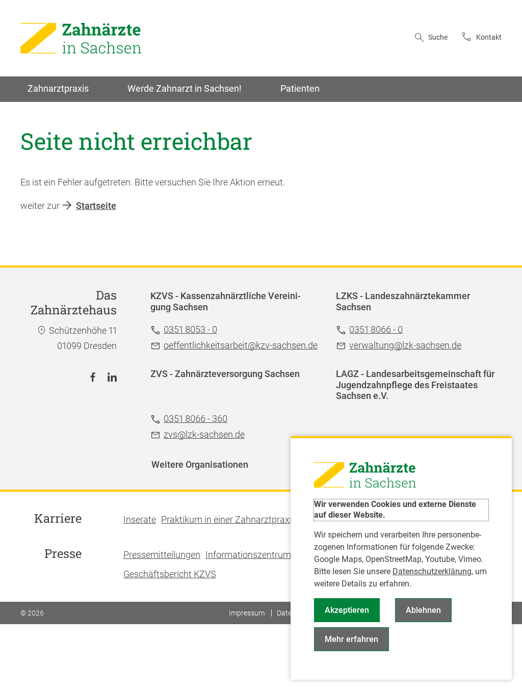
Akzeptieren (347, 610)
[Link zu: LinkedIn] (112, 377)
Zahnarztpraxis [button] (58, 88)
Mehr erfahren (351, 639)
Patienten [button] (300, 88)
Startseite (96, 205)
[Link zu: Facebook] (92, 377)
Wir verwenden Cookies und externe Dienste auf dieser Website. (395, 509)
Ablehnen (423, 610)
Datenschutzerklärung (432, 571)
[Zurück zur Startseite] (80, 38)
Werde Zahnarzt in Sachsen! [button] (184, 88)
